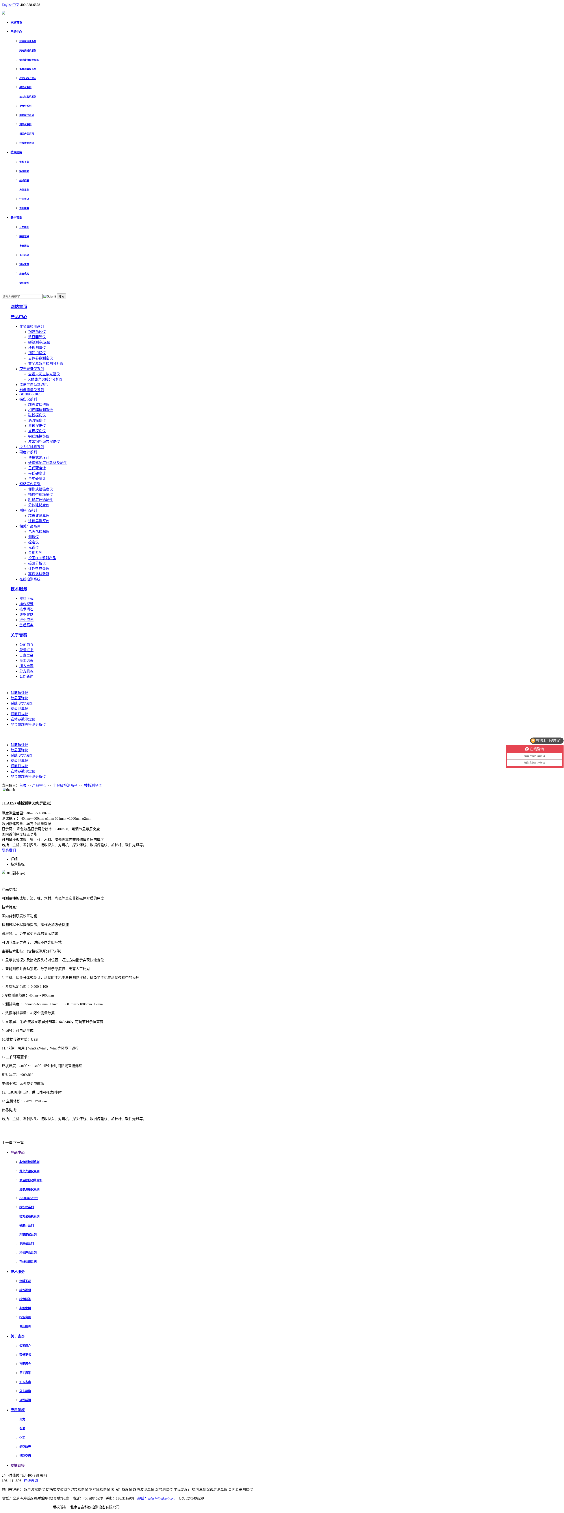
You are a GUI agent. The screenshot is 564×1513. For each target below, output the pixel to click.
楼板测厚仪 (37, 348)
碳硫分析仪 (37, 563)
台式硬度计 (37, 479)
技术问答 (24, 180)
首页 (22, 785)
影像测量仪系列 (27, 69)
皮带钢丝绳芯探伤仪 (44, 441)
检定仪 (33, 542)
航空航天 (25, 1446)
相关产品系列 (26, 133)
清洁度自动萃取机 (29, 59)
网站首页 (16, 22)
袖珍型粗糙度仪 (40, 494)
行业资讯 (24, 199)
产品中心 (16, 31)
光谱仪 (33, 547)
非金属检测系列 (27, 41)
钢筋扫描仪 (37, 353)
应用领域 (18, 1410)
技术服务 (16, 152)
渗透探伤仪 (37, 426)
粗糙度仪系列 (26, 115)
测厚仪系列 (25, 124)
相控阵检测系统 (40, 410)
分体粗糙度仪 (38, 505)
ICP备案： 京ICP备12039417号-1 (27, 1507)
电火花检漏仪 (38, 531)
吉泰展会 (24, 245)
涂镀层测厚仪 (38, 521)
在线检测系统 (26, 143)
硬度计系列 (25, 106)
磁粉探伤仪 (37, 415)
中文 (15, 5)
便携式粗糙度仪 (40, 489)
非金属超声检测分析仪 (45, 363)
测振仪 (33, 537)
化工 (22, 1437)
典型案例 (24, 189)
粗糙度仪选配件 (40, 500)
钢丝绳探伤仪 (38, 436)
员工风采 (24, 255)
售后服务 (24, 208)
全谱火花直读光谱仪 (44, 374)
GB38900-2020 (27, 78)
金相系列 (35, 553)
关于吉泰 (16, 217)
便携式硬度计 (38, 457)
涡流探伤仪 (37, 420)
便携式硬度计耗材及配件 (47, 463)
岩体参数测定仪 (40, 358)
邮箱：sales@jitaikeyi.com (156, 1498)
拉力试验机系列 (27, 96)
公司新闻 (24, 282)
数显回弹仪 (37, 337)
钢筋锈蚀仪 (37, 332)
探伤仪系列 (25, 87)
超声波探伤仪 (38, 404)
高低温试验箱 (38, 574)
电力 (22, 1419)
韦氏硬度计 (37, 473)
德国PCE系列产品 (42, 558)
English (7, 5)
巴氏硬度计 (37, 468)
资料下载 (24, 162)
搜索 (61, 296)
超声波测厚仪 (38, 516)
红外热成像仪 (38, 568)
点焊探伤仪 (37, 431)
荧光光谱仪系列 (27, 50)
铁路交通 (25, 1455)
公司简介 (24, 227)
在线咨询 (31, 1481)
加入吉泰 (24, 264)
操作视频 (24, 171)
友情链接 (18, 1465)
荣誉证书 (24, 236)
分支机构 (24, 273)
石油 (22, 1428)
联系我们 (9, 850)
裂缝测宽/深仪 (39, 342)
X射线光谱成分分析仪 (45, 379)
